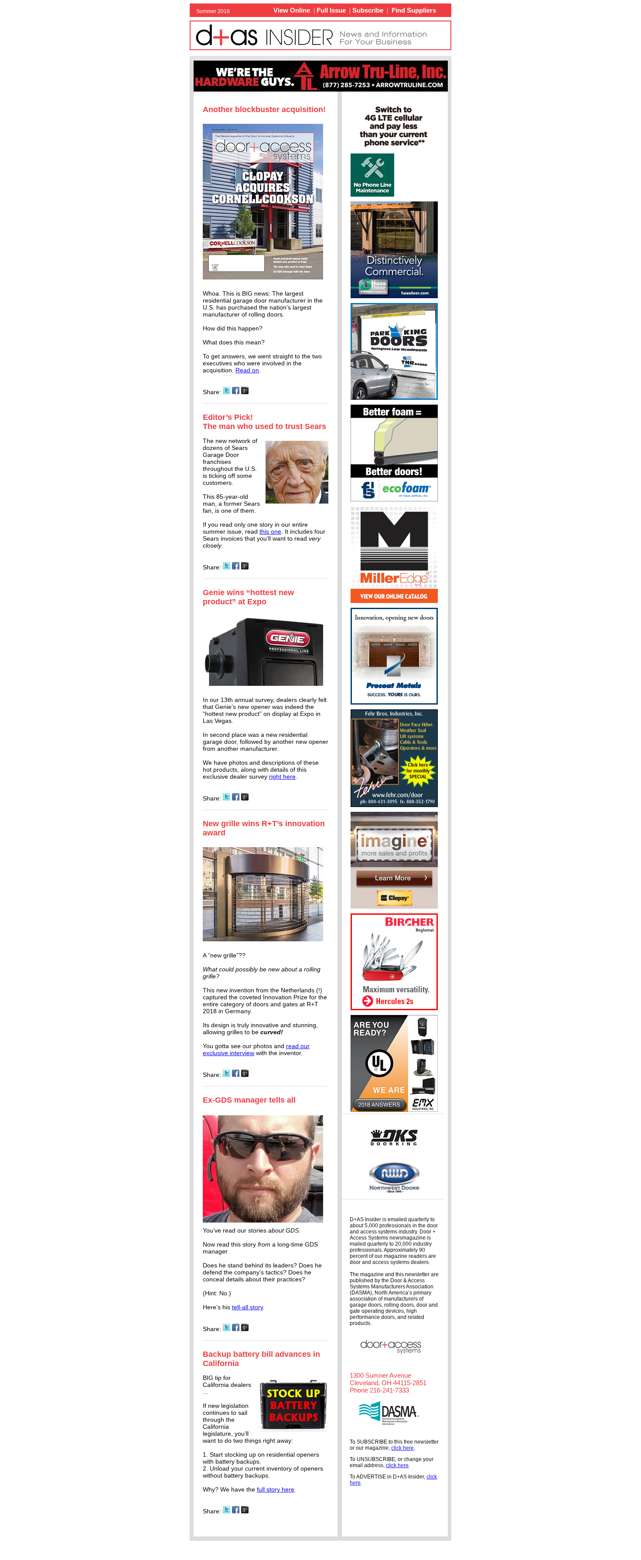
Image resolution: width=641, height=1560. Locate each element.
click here (402, 1448)
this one (270, 531)
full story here (275, 1489)
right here (282, 776)
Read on (247, 370)
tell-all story (247, 1307)
